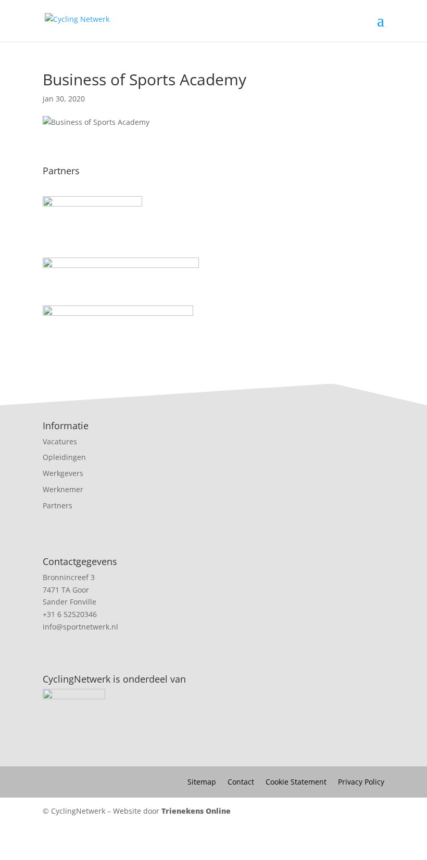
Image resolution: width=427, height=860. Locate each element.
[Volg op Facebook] (186, 844)
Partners (57, 505)
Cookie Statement (296, 782)
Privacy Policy (361, 782)
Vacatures (60, 441)
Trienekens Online (196, 811)
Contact (241, 782)
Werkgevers (63, 473)
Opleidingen (64, 457)
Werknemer (63, 489)
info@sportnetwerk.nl (80, 627)
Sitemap (201, 782)
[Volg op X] (240, 844)
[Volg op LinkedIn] (213, 844)
